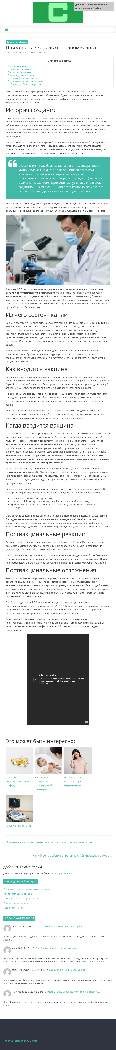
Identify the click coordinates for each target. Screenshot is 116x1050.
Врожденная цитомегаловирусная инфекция (26, 889)
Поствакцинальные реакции (23, 78)
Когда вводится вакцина (20, 75)
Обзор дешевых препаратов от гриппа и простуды (73, 991)
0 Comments (39, 52)
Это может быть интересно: (26, 84)
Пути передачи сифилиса (16, 903)
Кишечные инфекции (17, 42)
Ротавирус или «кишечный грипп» (59, 948)
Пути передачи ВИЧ (13, 907)
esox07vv (25, 52)
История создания (17, 66)
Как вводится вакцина (19, 72)
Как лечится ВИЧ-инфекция (17, 893)
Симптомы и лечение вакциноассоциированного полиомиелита (47, 842)
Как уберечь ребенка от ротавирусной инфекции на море (73, 855)
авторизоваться (63, 873)
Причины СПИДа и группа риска (20, 898)
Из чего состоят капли (19, 69)
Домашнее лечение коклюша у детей (63, 926)
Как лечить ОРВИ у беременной (69, 969)
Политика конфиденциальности (20, 1040)
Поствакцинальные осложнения (25, 81)
